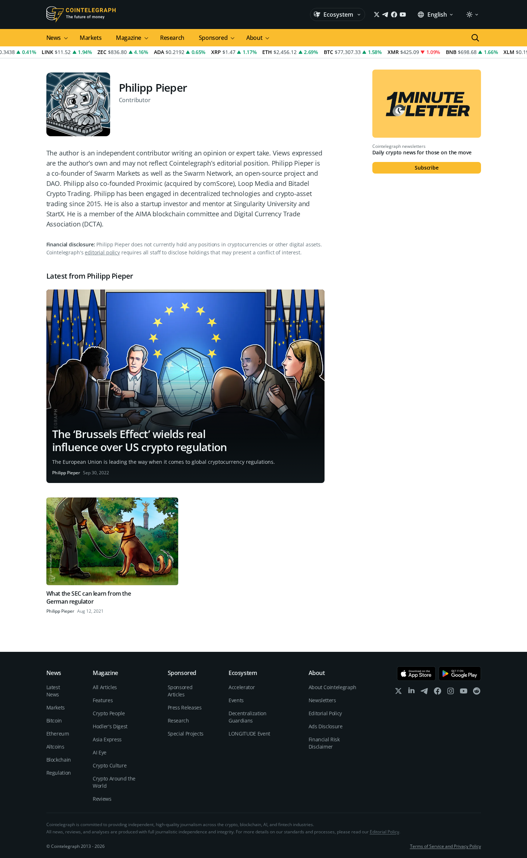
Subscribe (427, 167)
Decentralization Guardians (247, 717)
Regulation (58, 772)
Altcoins (55, 746)
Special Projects (186, 733)
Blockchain (58, 759)
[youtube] (463, 693)
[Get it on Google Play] (460, 673)
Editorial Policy (325, 713)
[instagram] (450, 693)
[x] (398, 693)
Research (172, 38)
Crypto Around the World (114, 782)
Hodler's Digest (110, 726)
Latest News (53, 691)
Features (103, 700)
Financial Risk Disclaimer (324, 743)
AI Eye (99, 752)
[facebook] (437, 693)
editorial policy (102, 252)
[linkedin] (411, 693)
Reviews (102, 798)
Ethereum (57, 733)
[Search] (475, 37)
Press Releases (185, 707)
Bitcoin (54, 720)
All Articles (105, 687)
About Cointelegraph (332, 687)
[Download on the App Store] (416, 673)
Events (236, 700)
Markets (90, 38)
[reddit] (476, 693)
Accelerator (242, 687)
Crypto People (109, 713)
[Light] (472, 14)
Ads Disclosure (326, 726)
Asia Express (107, 739)
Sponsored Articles (180, 691)
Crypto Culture (109, 765)
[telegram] (424, 693)
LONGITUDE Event (249, 733)
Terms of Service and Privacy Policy (445, 846)
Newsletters (322, 700)
